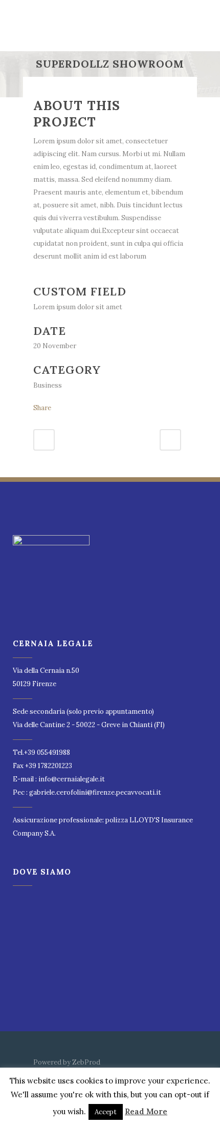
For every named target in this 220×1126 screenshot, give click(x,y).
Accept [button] (106, 1112)
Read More (146, 1111)
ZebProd (86, 1062)
